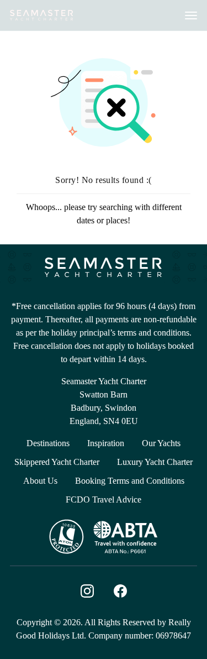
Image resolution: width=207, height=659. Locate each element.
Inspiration (105, 443)
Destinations (48, 443)
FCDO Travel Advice (103, 499)
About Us (40, 480)
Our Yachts (161, 443)
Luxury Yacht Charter (155, 462)
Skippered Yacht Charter (56, 462)
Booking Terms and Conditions (129, 480)
